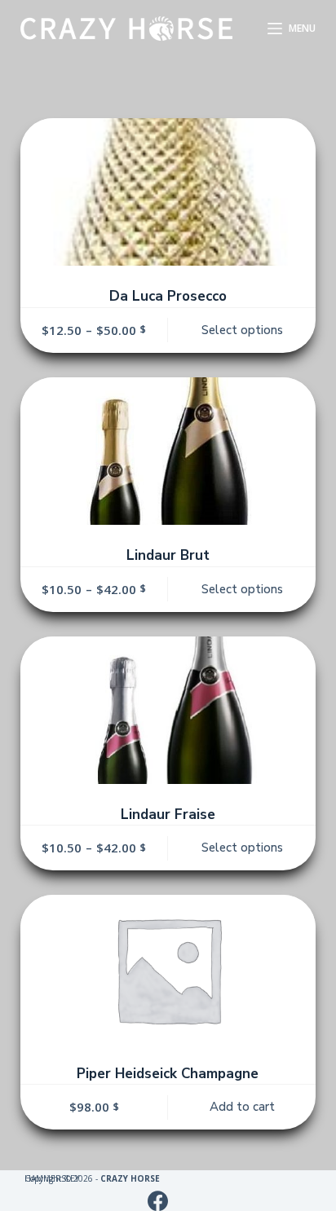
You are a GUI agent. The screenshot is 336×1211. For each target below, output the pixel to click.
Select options (242, 330)
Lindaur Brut (168, 555)
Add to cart (242, 1107)
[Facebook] (158, 1201)
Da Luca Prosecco (168, 296)
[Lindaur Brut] (168, 451)
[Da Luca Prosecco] (168, 192)
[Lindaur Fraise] (168, 710)
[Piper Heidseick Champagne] (168, 968)
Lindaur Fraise (168, 814)
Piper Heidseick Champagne (168, 1073)
